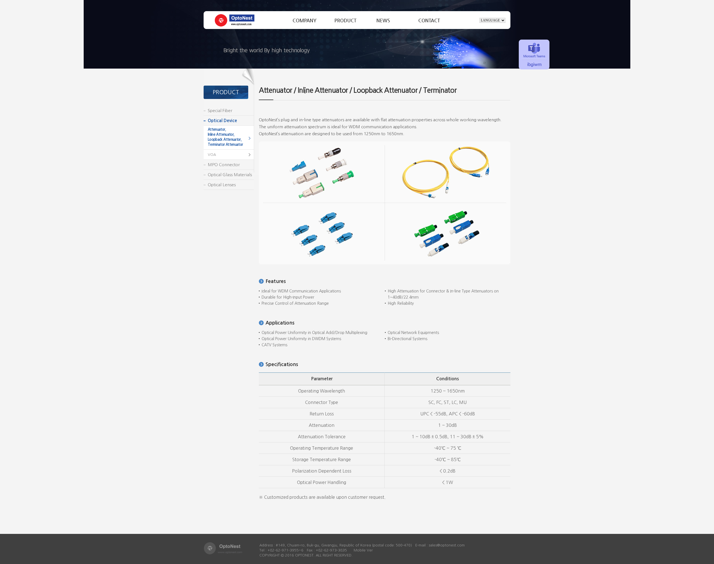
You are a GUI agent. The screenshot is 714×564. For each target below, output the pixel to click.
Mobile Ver (363, 550)
